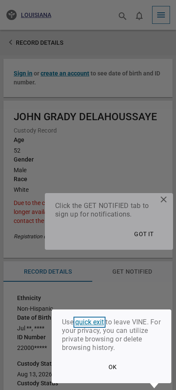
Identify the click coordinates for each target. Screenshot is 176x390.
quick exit (89, 322)
